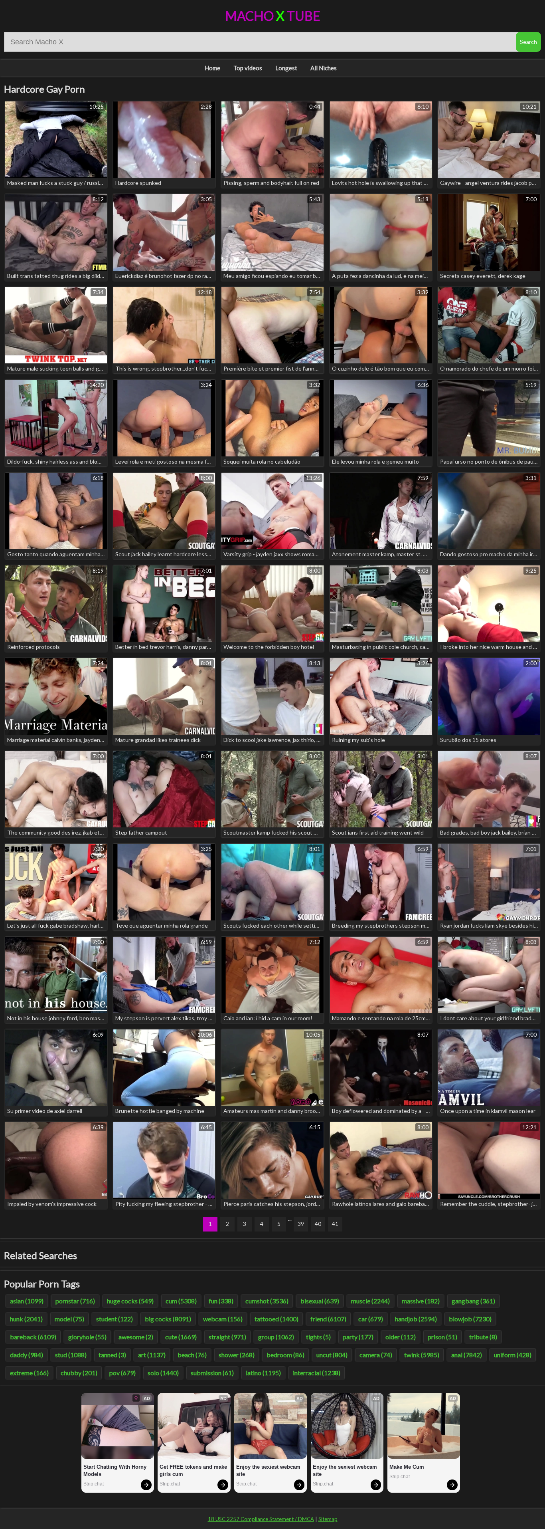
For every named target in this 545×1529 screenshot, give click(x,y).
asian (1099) (26, 1301)
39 (301, 1223)
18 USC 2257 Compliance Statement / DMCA (261, 1519)
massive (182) (421, 1301)
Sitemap (328, 1519)
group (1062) (276, 1337)
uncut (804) (332, 1354)
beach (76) (192, 1354)
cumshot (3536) (266, 1301)
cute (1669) (181, 1337)
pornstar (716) (75, 1301)
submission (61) (212, 1372)
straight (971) (227, 1337)
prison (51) (442, 1337)
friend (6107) (328, 1319)
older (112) (400, 1337)
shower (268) (237, 1354)
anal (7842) (466, 1354)
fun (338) (221, 1301)
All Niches (323, 67)
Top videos (247, 67)
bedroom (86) (285, 1354)
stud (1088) (71, 1354)
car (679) (370, 1319)
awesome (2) (135, 1337)
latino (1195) (263, 1372)
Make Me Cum (406, 1467)
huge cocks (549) (130, 1301)
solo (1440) (163, 1372)
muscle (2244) (370, 1301)
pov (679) (122, 1372)
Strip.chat (93, 1484)
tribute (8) (483, 1337)
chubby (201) (79, 1372)
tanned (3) (112, 1354)
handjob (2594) (416, 1319)
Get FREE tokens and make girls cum (194, 1470)
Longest (286, 67)
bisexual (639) (319, 1301)
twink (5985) (421, 1354)
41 (335, 1223)
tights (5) (318, 1337)
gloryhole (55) (87, 1337)
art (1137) (152, 1354)
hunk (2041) (26, 1319)
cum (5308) (181, 1301)
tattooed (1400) (276, 1319)
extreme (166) (29, 1372)
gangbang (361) (473, 1301)
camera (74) (375, 1354)
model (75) (69, 1319)
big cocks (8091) (168, 1319)
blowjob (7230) (470, 1319)
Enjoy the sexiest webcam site (269, 1470)
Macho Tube (272, 16)
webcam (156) (223, 1319)
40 (318, 1223)
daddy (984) (26, 1354)
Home (212, 67)
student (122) (114, 1319)
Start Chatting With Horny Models (115, 1470)
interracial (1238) (316, 1372)
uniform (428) (512, 1354)
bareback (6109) (33, 1337)
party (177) (358, 1337)
